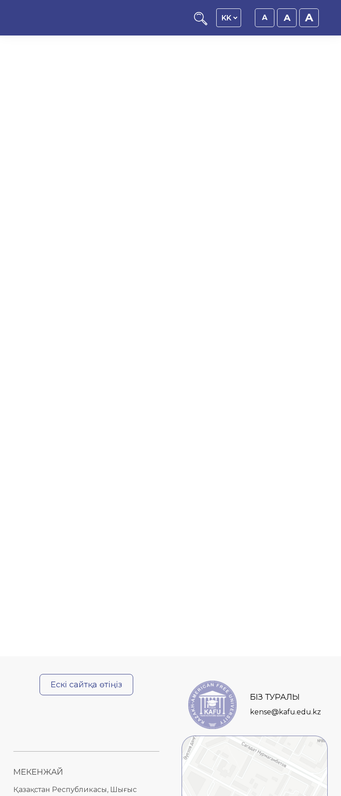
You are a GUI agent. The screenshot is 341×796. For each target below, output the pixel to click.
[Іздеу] (200, 23)
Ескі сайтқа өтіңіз (86, 685)
